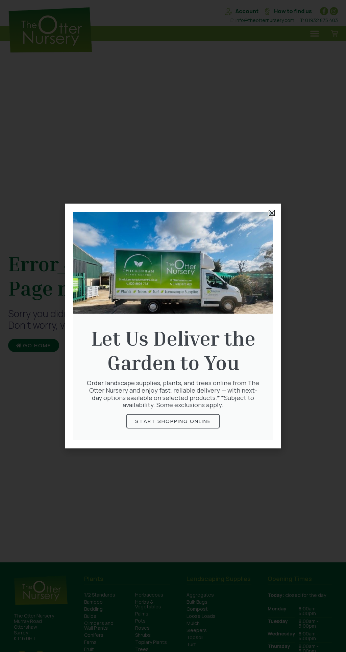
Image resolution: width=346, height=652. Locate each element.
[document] (173, 326)
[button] (271, 212)
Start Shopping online (173, 421)
